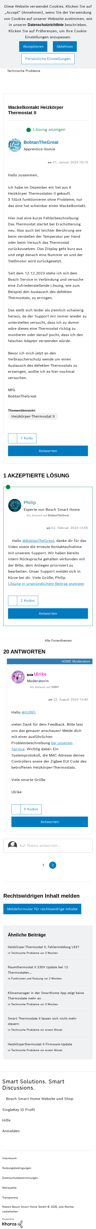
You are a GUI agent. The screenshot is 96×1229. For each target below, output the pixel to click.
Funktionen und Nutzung (27, 977)
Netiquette (9, 1186)
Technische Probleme (22, 71)
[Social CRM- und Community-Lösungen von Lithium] (12, 1221)
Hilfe (6, 1119)
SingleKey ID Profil (18, 1108)
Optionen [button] (90, 71)
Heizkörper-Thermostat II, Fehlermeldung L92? (43, 946)
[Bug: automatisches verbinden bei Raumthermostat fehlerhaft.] (89, 639)
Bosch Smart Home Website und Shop (40, 1097)
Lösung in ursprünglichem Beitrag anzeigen (46, 582)
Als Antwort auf (49, 515)
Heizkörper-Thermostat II (33, 416)
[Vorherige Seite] (33, 863)
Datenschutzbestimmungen (20, 1176)
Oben (87, 1156)
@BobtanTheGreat (39, 539)
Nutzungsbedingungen (16, 1166)
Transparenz (10, 1196)
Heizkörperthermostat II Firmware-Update (40, 1043)
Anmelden (11, 1129)
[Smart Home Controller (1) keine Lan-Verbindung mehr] (81, 639)
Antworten (48, 450)
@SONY (28, 711)
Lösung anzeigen (49, 129)
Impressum (9, 1156)
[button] (33, 46)
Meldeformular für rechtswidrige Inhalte (42, 907)
